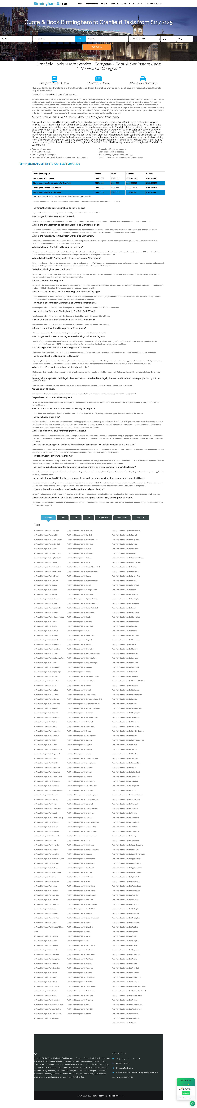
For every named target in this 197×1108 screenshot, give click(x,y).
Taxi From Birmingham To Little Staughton (82, 795)
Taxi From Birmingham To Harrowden (80, 553)
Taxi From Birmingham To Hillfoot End (80, 612)
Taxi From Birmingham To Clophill (45, 813)
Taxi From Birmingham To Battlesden (46, 576)
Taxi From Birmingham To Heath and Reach (82, 580)
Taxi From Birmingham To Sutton (124, 767)
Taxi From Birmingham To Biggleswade (47, 608)
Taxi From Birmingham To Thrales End (126, 799)
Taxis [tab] (76, 518)
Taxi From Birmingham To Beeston (45, 594)
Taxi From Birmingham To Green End (46, 1018)
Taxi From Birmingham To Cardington (46, 717)
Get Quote (96, 47)
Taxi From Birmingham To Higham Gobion (82, 599)
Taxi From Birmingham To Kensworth (80, 722)
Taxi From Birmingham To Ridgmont (125, 549)
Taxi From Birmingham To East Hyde (46, 895)
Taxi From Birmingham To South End (125, 667)
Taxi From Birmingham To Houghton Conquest (83, 653)
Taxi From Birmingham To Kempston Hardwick (83, 704)
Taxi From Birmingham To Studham (125, 758)
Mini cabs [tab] (48, 518)
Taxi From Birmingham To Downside (45, 863)
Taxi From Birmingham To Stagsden (125, 685)
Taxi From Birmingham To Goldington (46, 1000)
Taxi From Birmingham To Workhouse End (127, 1004)
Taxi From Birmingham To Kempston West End (83, 708)
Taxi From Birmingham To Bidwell (45, 603)
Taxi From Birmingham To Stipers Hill (125, 726)
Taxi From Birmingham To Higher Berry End (82, 603)
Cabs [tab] (63, 518)
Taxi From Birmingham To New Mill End (81, 909)
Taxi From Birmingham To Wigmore (125, 931)
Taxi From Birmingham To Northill (79, 931)
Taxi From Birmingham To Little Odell (80, 790)
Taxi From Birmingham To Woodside (125, 982)
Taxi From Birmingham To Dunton (45, 886)
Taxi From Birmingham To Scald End (125, 594)
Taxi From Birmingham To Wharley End (126, 918)
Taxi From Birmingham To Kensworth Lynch (82, 717)
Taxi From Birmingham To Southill (124, 672)
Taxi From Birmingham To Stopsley (124, 735)
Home (80, 3)
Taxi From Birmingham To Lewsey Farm (81, 763)
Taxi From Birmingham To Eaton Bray (46, 904)
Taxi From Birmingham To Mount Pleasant (82, 904)
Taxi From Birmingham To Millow (78, 881)
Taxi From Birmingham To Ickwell (79, 685)
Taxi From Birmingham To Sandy (124, 590)
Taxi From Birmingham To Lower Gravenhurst (83, 822)
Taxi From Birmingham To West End (125, 904)
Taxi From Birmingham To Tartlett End (125, 776)
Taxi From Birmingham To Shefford (124, 626)
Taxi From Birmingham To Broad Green (46, 667)
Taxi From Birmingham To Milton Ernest (81, 890)
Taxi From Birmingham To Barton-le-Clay (47, 571)
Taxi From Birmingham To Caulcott (45, 726)
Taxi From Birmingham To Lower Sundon (81, 836)
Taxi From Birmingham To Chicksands (46, 772)
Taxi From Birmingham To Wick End (125, 927)
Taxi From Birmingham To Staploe (124, 704)
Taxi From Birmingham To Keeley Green (81, 694)
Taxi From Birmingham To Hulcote (79, 672)
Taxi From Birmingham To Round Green (126, 562)
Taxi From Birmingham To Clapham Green (47, 790)
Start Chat (186, 1093)
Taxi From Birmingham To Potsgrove (80, 1000)
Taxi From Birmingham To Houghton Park (81, 658)
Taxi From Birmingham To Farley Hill (46, 954)
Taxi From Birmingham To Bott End (45, 640)
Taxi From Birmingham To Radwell (124, 535)
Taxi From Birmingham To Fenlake (45, 973)
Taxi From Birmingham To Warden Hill (125, 881)
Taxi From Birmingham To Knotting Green (81, 735)
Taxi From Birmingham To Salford (124, 580)
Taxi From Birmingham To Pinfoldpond (81, 991)
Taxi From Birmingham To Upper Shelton (126, 859)
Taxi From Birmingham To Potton (78, 1004)
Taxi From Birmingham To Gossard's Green (48, 1004)
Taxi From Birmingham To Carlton (45, 722)
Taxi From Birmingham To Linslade (79, 776)
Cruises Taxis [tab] (140, 518)
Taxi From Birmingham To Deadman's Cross (48, 859)
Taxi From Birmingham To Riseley (124, 553)
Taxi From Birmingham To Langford (79, 745)
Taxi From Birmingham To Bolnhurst (45, 635)
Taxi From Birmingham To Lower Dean (80, 813)
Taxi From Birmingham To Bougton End (47, 644)
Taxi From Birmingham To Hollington (80, 626)
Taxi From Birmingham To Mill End (79, 872)
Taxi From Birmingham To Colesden (45, 827)
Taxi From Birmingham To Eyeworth (45, 945)
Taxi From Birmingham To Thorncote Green (127, 795)
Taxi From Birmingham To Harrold (79, 549)
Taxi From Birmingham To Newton (79, 922)
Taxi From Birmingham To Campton (45, 713)
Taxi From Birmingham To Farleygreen (46, 959)
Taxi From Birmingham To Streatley (124, 754)
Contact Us (125, 3)
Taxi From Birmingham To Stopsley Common (128, 731)
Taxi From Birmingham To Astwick (45, 562)
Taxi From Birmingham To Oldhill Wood (81, 954)
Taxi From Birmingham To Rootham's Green (127, 558)
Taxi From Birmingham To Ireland (79, 690)
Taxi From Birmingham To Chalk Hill (45, 740)
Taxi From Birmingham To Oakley (79, 936)
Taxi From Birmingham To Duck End (45, 868)
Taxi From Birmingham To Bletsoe (45, 626)
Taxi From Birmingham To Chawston (45, 763)
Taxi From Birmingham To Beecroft (45, 590)
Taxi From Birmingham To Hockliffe (79, 621)
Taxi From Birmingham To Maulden (79, 854)
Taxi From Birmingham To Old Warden (80, 950)
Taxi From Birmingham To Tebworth (125, 781)
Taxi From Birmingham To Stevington (125, 717)
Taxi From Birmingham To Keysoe (79, 731)
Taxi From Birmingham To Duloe (44, 877)
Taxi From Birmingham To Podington (80, 995)
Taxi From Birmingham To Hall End (79, 535)
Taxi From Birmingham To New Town (80, 913)
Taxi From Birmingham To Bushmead (46, 699)
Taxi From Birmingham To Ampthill (45, 535)
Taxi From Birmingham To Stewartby (125, 722)
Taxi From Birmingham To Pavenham (80, 968)
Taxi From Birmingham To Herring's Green (82, 590)
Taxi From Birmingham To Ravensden (125, 539)
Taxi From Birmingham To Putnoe (79, 1014)
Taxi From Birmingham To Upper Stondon (127, 868)
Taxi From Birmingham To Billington (45, 612)
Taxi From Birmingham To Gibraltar (45, 991)
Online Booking (92, 3)
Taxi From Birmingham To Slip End (124, 649)
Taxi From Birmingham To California (45, 708)
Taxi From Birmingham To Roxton (124, 567)
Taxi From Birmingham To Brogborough (47, 672)
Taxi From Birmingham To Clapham (45, 795)
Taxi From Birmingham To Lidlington (80, 767)
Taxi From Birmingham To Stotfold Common (128, 740)
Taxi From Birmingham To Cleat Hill (45, 799)
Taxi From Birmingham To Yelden (124, 1023)
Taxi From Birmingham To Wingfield (125, 950)
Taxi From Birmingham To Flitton (44, 977)
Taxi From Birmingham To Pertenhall (80, 982)
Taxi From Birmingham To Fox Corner (46, 986)
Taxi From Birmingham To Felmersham (46, 968)
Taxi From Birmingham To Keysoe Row (80, 726)
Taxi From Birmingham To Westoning (125, 913)
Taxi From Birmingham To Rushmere (125, 571)
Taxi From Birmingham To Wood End (125, 968)
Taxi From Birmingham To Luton (78, 840)
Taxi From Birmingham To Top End (124, 827)
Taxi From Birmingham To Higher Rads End (82, 608)
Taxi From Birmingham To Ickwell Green (81, 681)
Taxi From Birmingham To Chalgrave (46, 735)
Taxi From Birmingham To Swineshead (126, 772)
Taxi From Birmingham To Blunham (45, 631)
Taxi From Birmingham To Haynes (79, 576)
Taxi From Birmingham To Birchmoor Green (48, 617)
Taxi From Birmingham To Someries (125, 658)
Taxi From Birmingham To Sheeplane (125, 621)
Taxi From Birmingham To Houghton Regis (82, 663)
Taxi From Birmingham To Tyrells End (125, 840)
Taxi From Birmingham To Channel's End (47, 749)
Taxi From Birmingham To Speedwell (125, 676)
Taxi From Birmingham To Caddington (46, 704)
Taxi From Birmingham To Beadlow (45, 580)
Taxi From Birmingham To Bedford (45, 585)
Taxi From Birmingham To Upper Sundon (126, 872)
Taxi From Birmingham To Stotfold (124, 745)
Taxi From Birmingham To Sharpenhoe (126, 617)
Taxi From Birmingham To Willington (125, 941)
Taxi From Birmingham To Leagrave (79, 749)
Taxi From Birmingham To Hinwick (79, 617)
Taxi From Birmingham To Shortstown (125, 640)
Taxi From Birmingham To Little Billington (82, 786)
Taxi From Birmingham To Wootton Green (127, 995)
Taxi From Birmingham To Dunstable (46, 881)
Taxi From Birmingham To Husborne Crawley (83, 676)
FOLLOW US (137, 3)
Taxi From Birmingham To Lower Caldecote (82, 808)
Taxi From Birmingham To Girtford (45, 995)
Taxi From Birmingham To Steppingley (126, 713)
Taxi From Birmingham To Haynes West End (82, 571)
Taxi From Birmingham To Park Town (80, 959)
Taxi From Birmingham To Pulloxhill (80, 1009)
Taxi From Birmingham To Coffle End (46, 822)
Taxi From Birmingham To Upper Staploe (126, 863)
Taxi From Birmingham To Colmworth (46, 831)
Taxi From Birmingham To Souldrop (125, 663)
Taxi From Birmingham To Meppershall (80, 863)
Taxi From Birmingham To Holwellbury (80, 635)
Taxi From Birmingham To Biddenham (46, 599)
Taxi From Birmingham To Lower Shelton (81, 827)
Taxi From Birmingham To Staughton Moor (127, 708)
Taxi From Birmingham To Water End (125, 895)
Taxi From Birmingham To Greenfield (80, 530)
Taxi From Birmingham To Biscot (44, 621)
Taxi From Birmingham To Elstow (44, 922)
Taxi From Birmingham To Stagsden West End (128, 681)
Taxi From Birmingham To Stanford (124, 699)
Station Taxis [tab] (122, 518)
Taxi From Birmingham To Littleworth (80, 804)
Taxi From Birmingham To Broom (44, 685)
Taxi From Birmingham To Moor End (80, 900)
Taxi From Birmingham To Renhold (124, 544)
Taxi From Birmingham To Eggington (46, 913)
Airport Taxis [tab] (103, 518)
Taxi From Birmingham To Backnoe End (47, 567)
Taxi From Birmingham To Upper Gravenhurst (128, 854)
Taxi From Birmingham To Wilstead (124, 945)
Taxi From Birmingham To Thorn (123, 790)
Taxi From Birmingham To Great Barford (47, 1009)
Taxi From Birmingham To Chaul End (46, 758)
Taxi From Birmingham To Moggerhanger (81, 895)
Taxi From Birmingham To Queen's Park (126, 530)
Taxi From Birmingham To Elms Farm (46, 918)
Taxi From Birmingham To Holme (78, 631)
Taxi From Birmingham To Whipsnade (125, 922)
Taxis (50, 3)
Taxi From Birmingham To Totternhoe (125, 831)
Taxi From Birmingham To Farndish (45, 963)
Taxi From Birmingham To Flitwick (45, 982)
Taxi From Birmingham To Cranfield (45, 849)
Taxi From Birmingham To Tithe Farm (125, 818)
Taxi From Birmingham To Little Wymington (82, 799)
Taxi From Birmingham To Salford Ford (126, 576)
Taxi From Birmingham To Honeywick (80, 649)
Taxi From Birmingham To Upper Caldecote (127, 845)
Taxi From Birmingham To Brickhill (45, 663)
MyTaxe (121, 1096)
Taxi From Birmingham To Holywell (79, 640)
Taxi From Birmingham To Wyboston (125, 1014)
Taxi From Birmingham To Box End (45, 653)
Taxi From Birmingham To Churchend (46, 786)
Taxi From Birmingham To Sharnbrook (126, 612)
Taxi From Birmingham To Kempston (80, 713)
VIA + (80, 39)
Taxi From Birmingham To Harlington (80, 544)
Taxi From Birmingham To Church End (46, 781)
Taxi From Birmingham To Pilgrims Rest (81, 986)
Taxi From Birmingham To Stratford (124, 749)
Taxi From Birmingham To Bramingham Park (48, 658)
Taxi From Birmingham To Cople (44, 840)
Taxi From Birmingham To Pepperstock (81, 977)
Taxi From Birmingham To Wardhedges (126, 890)
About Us (114, 3)
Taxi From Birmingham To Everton (45, 941)
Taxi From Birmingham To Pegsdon (79, 973)
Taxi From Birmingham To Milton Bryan (81, 886)
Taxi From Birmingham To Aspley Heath (47, 558)
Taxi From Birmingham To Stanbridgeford (127, 694)
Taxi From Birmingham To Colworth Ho (46, 836)
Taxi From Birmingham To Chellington (46, 767)
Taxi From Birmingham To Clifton (44, 804)
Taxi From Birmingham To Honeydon (80, 644)
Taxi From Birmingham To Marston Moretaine (83, 849)
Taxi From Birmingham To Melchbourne (81, 859)
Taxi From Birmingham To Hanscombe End (82, 539)
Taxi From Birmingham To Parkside (79, 963)
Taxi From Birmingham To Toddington (125, 822)
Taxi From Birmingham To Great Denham (47, 1014)
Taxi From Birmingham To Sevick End (125, 603)
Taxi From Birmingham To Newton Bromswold (83, 918)
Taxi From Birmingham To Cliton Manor (47, 808)
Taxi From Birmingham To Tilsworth (125, 808)
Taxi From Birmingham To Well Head (125, 900)
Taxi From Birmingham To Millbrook (79, 877)
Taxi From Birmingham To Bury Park (45, 694)
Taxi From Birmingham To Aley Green (46, 530)
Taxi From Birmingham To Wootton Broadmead (129, 991)
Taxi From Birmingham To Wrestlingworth (127, 1009)
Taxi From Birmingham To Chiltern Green (47, 776)
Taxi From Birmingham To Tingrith (124, 813)
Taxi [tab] (88, 518)
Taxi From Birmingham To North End (80, 927)
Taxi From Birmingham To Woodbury (125, 973)
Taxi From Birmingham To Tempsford (125, 786)
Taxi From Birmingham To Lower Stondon (82, 831)
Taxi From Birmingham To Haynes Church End (83, 567)
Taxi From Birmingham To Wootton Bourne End (129, 986)
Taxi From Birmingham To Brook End (46, 681)
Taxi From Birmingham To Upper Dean (125, 849)
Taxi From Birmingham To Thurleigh (125, 804)
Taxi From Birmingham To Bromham (45, 676)
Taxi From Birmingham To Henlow (79, 585)
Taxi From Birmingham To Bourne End (46, 649)
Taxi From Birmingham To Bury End (45, 690)
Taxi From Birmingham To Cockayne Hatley (48, 818)
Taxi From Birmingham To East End (45, 890)
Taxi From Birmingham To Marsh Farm (80, 845)
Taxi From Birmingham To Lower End (80, 818)
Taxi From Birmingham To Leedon (79, 754)
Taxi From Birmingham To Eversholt (45, 936)
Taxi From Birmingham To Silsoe (124, 644)
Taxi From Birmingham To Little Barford (81, 781)
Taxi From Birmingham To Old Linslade (81, 945)
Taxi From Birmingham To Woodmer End (126, 977)
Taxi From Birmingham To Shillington (125, 635)
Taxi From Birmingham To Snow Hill (125, 653)
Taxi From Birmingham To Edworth (45, 909)
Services (104, 3)
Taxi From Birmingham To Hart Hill (79, 558)
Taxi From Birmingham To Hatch (78, 562)
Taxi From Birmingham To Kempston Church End (84, 699)
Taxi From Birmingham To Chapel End (46, 754)
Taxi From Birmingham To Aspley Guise (47, 553)
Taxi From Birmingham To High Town (80, 594)
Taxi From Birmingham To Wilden (124, 936)
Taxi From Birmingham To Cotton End (46, 845)
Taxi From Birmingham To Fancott (45, 950)
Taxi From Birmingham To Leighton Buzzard (82, 758)
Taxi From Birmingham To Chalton (45, 745)
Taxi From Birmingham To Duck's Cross (47, 872)
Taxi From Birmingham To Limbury (79, 772)
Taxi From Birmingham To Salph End (125, 585)
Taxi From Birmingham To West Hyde (125, 909)
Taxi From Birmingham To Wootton (124, 1000)
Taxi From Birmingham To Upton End (125, 877)
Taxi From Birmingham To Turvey (124, 836)
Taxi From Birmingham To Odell (78, 941)
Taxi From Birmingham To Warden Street (126, 886)
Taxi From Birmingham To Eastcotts (45, 900)
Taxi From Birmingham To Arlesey (45, 549)
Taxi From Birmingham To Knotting (79, 740)
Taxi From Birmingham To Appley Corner (47, 539)
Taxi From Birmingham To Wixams (124, 959)
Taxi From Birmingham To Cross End (46, 854)
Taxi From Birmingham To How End (79, 667)
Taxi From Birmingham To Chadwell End (47, 731)
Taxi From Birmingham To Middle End (80, 868)
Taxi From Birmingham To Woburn (124, 963)
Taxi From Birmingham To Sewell (124, 608)
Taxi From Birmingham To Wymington (125, 1018)
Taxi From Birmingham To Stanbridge (125, 690)
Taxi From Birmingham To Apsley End (46, 544)
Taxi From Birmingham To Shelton (124, 631)
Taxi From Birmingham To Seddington (125, 599)
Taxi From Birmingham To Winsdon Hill (126, 954)
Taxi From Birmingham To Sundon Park (126, 763)
